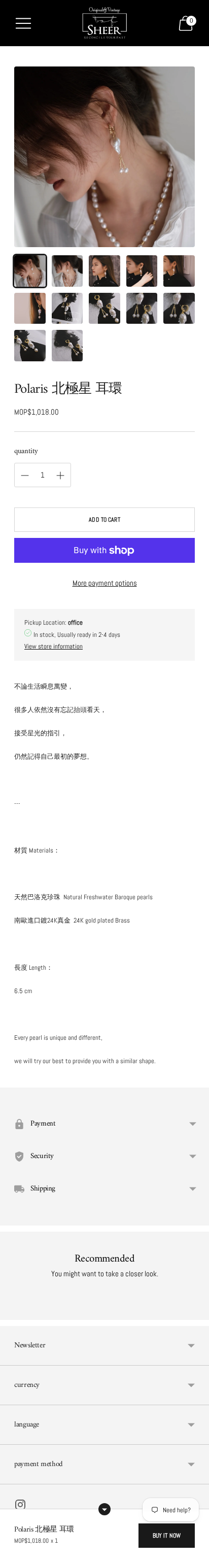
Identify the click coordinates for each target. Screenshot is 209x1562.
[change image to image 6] (30, 308)
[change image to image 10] (179, 308)
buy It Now (167, 1536)
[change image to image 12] (67, 345)
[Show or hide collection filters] (104, 1509)
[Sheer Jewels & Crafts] (105, 23)
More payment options (105, 583)
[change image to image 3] (104, 271)
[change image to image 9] (142, 308)
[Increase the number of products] (25, 475)
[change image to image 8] (104, 308)
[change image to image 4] (142, 271)
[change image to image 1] (30, 271)
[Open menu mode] (23, 23)
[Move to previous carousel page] (14, 1312)
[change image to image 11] (30, 345)
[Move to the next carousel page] (195, 1312)
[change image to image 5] (179, 271)
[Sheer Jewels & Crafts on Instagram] (20, 1506)
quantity (26, 451)
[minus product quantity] (60, 475)
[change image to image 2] (67, 271)
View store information (53, 646)
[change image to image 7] (67, 308)
